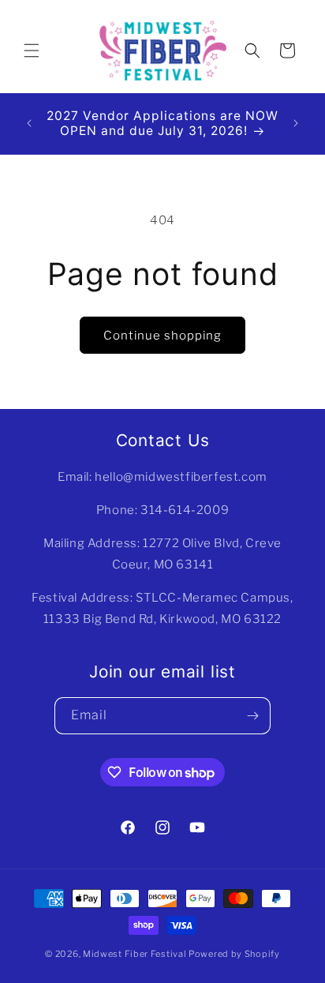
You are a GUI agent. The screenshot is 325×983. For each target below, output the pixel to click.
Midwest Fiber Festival (134, 953)
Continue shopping (162, 335)
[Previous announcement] (29, 123)
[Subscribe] (252, 715)
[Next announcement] (295, 123)
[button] (31, 50)
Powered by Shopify (234, 953)
